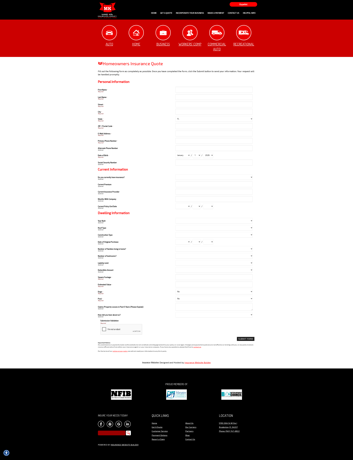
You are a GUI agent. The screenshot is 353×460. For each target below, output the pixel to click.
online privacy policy (120, 351)
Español (243, 4)
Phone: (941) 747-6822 (229, 431)
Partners (189, 431)
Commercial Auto (217, 46)
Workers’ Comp (190, 44)
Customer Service (160, 431)
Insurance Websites (150, 362)
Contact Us (190, 439)
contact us (197, 347)
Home (136, 44)
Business (163, 44)
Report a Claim (158, 439)
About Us (189, 423)
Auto (109, 44)
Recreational (243, 44)
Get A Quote (157, 427)
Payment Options (159, 435)
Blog (187, 435)
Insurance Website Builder (197, 362)
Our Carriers (190, 427)
